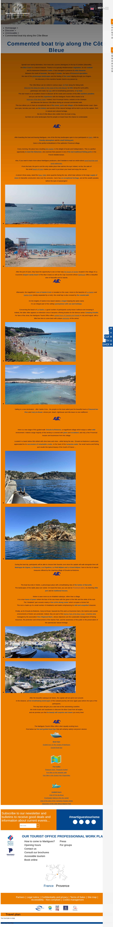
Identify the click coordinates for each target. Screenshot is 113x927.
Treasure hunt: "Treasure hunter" (56, 770)
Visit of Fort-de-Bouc (56, 795)
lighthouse (81, 275)
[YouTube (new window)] (88, 822)
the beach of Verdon (71, 272)
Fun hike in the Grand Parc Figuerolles (56, 775)
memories (65, 318)
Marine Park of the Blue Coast (74, 614)
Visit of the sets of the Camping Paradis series (56, 801)
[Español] (94, 16)
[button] (71, 8)
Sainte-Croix (28, 295)
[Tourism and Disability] (66, 910)
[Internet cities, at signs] (39, 910)
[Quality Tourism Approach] (75, 910)
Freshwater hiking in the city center (56, 798)
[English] (92, 8)
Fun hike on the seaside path (56, 772)
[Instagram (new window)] (81, 822)
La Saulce (90, 292)
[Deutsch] (90, 16)
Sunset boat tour (56, 748)
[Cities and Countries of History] (57, 910)
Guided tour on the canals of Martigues (56, 745)
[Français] (98, 16)
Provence (62, 886)
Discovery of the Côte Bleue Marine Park (56, 804)
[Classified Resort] (50, 910)
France (49, 886)
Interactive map (78, 6)
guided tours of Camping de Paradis (67, 315)
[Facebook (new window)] (75, 822)
